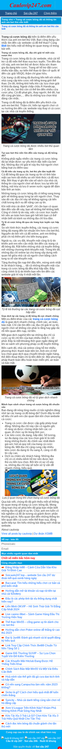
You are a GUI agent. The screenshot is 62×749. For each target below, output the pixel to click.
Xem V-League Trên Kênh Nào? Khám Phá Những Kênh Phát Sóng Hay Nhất (28, 709)
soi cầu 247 (54, 738)
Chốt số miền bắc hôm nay (18, 558)
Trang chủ (7, 19)
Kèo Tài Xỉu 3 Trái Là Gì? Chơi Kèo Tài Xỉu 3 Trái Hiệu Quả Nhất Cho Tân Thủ (29, 717)
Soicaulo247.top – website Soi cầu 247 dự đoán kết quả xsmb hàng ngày (28, 577)
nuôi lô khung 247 (14, 738)
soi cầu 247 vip (36, 738)
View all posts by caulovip (16, 533)
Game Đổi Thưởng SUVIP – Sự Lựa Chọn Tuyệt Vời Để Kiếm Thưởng (28, 655)
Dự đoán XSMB (43, 533)
